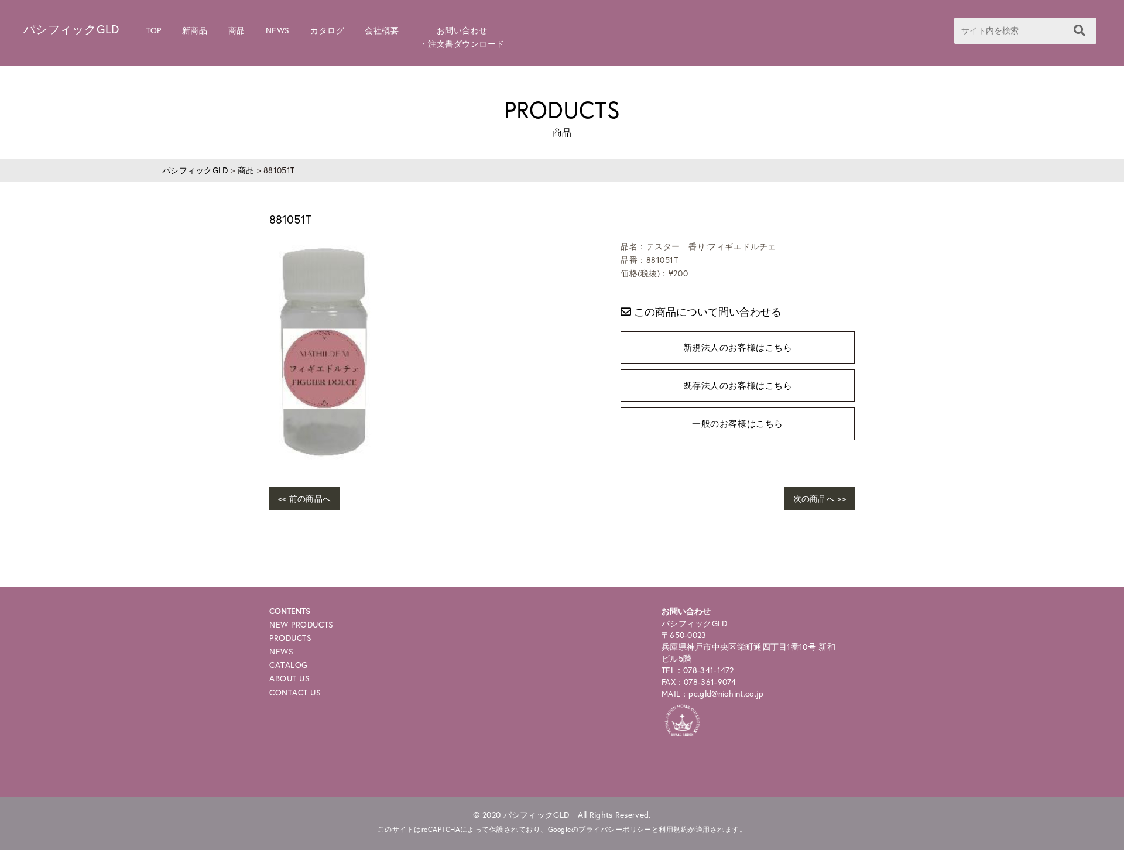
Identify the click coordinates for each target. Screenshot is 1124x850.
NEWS (278, 30)
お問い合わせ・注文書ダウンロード (462, 37)
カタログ (327, 30)
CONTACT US (295, 692)
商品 (236, 30)
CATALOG (288, 664)
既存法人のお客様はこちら (738, 385)
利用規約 (673, 829)
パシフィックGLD (71, 29)
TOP (154, 30)
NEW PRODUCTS (301, 624)
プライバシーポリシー (615, 829)
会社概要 (382, 30)
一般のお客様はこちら (737, 423)
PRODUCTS (290, 637)
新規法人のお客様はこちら (738, 347)
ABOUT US (289, 678)
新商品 (195, 30)
